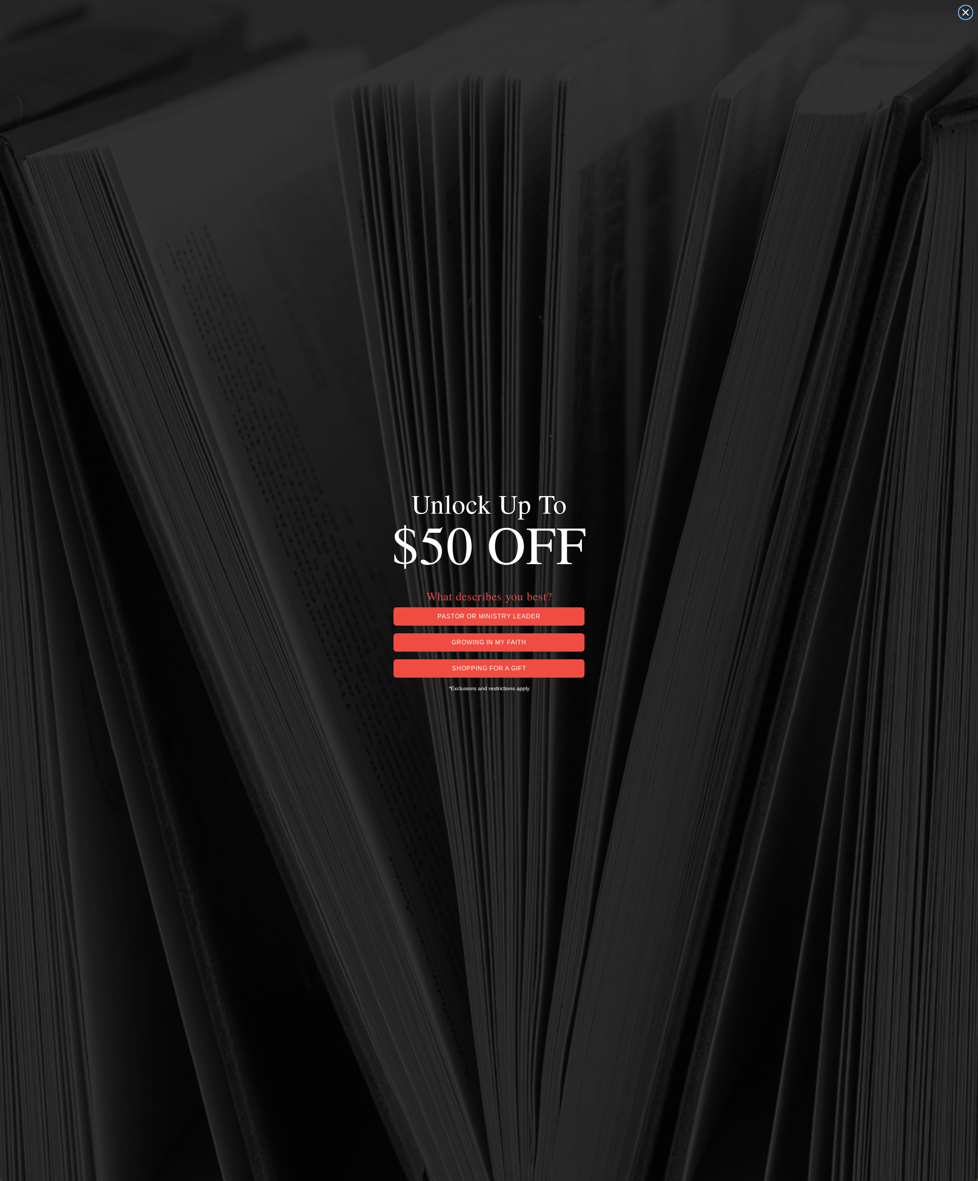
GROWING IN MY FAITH (489, 642)
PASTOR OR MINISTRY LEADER (489, 616)
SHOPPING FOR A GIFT (489, 668)
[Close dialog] (965, 12)
